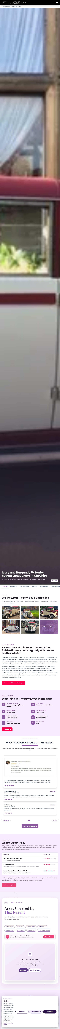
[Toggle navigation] (57, 2)
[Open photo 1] (11, 612)
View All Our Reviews (30, 826)
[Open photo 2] (30, 612)
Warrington (10, 926)
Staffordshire (31, 926)
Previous (6, 820)
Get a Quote (7, 729)
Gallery (5, 586)
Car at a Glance (24, 586)
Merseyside (43, 926)
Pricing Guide (44, 586)
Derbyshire (21, 930)
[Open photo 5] (30, 627)
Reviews (34, 586)
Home (3, 6)
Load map (23, 970)
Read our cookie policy (8, 1023)
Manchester (10, 930)
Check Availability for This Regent (14, 683)
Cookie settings (35, 970)
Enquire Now (49, 936)
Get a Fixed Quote (9, 885)
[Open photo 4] (11, 627)
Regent (8, 6)
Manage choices (36, 1011)
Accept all (50, 1011)
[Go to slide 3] (32, 820)
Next (55, 820)
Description (13, 586)
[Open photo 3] (49, 612)
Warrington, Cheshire (13, 723)
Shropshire (32, 930)
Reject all (22, 1011)
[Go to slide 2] (31, 820)
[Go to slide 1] (29, 820)
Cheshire (20, 926)
